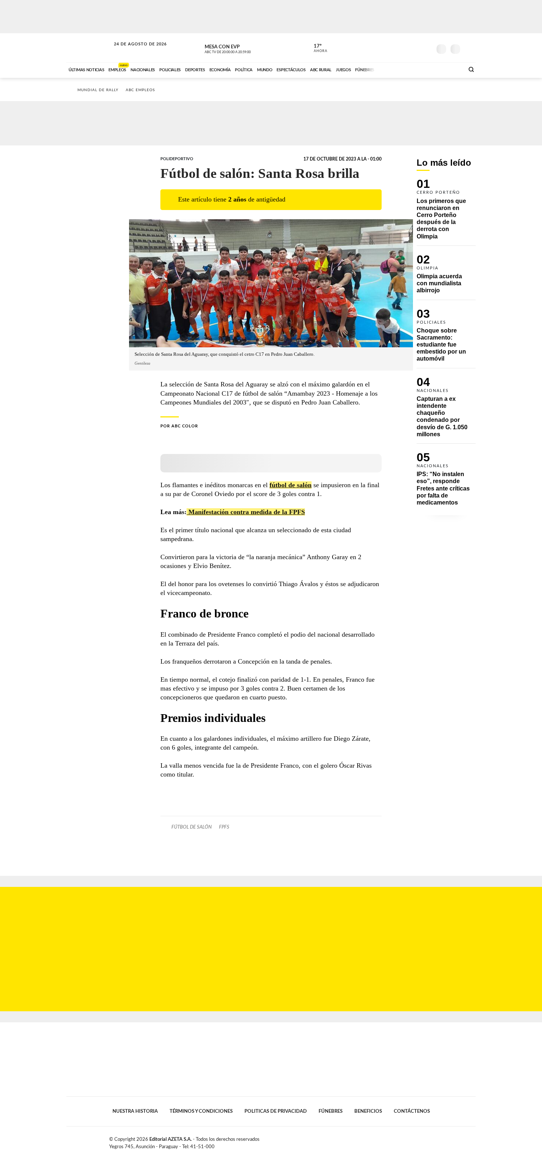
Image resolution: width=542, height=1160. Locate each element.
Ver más (446, 212)
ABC (89, 47)
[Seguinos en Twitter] (404, 47)
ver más (316, 48)
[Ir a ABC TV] (399, 69)
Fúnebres (331, 1111)
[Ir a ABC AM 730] (419, 69)
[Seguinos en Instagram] (426, 47)
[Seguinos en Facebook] (393, 47)
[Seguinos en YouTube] (415, 47)
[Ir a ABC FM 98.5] (449, 69)
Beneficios (368, 1111)
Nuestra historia (135, 1111)
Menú (469, 48)
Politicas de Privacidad (275, 1111)
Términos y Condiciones (201, 1111)
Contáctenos (412, 1111)
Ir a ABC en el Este (133, 51)
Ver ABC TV (241, 48)
